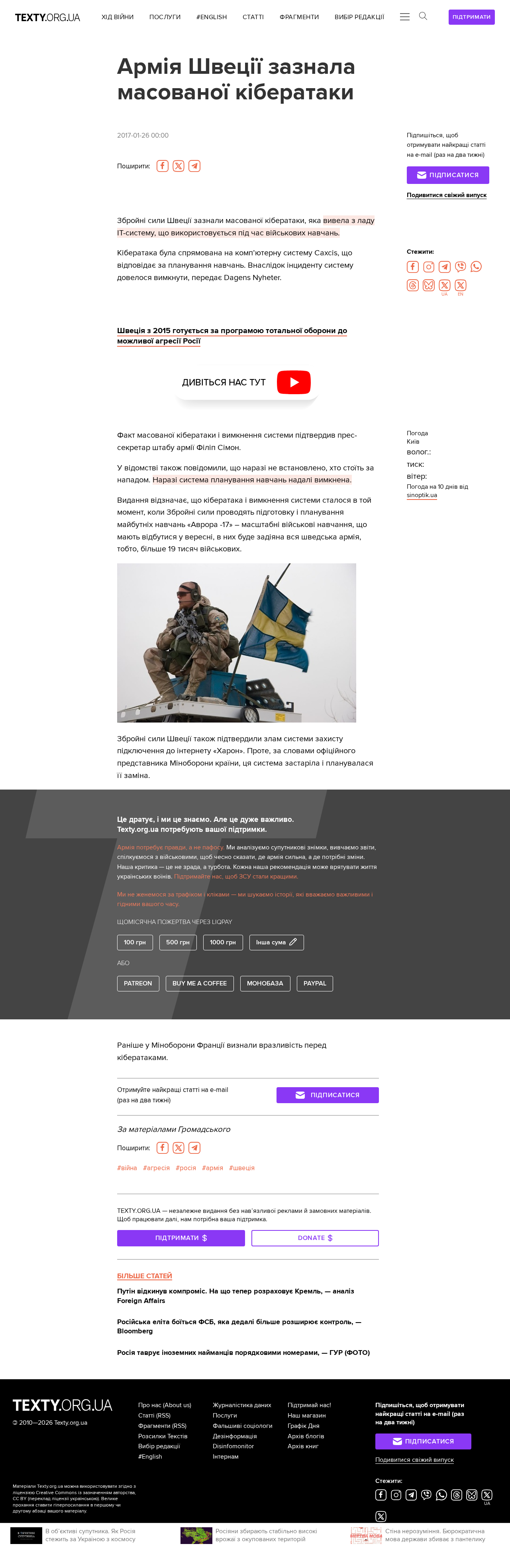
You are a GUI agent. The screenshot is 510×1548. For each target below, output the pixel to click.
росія (188, 1168)
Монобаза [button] (265, 983)
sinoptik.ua (422, 495)
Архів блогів (306, 1436)
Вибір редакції (159, 1446)
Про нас (149, 1405)
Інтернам (226, 1457)
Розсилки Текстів (163, 1436)
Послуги (225, 1416)
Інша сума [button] (271, 942)
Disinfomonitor (233, 1446)
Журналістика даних (242, 1405)
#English (150, 1457)
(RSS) (163, 1416)
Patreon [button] (138, 983)
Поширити (133, 166)
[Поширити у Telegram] (194, 166)
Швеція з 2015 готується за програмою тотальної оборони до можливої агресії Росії (232, 336)
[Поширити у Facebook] (163, 166)
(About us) (177, 1405)
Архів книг (303, 1446)
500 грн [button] (178, 942)
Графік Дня (304, 1426)
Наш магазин (307, 1416)
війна (129, 1168)
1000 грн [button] (223, 942)
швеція (244, 1168)
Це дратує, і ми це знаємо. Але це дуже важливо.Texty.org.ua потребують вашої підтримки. (205, 824)
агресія (158, 1168)
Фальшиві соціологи (243, 1426)
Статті (146, 1416)
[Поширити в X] (178, 166)
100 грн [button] (135, 942)
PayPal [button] (315, 983)
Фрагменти (154, 1426)
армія (214, 1168)
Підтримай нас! (309, 1405)
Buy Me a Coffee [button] (200, 983)
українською (84, 1499)
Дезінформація (235, 1436)
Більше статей (144, 1276)
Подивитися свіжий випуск (447, 195)
